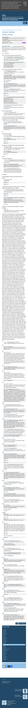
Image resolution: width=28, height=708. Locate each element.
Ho (23, 275)
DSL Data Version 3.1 (5, 682)
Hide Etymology (11, 32)
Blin (4, 643)
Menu (24, 23)
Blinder (4, 647)
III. (12, 614)
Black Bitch (18, 229)
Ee (6, 248)
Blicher (4, 631)
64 (20, 49)
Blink (4, 652)
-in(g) (14, 249)
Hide (17, 623)
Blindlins (6, 649)
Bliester (5, 638)
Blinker (5, 656)
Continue (25, 2)
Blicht (5, 632)
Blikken (5, 641)
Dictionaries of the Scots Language (12, 19)
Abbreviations (4, 34)
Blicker (4, 634)
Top (3, 679)
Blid (4, 635)
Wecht (19, 316)
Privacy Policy (8, 681)
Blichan (5, 629)
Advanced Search (22, 623)
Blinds (5, 650)
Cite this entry (10, 34)
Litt (23, 282)
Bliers (5, 637)
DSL (4, 15)
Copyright (4, 681)
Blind (4, 646)
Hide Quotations (5, 32)
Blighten (5, 640)
